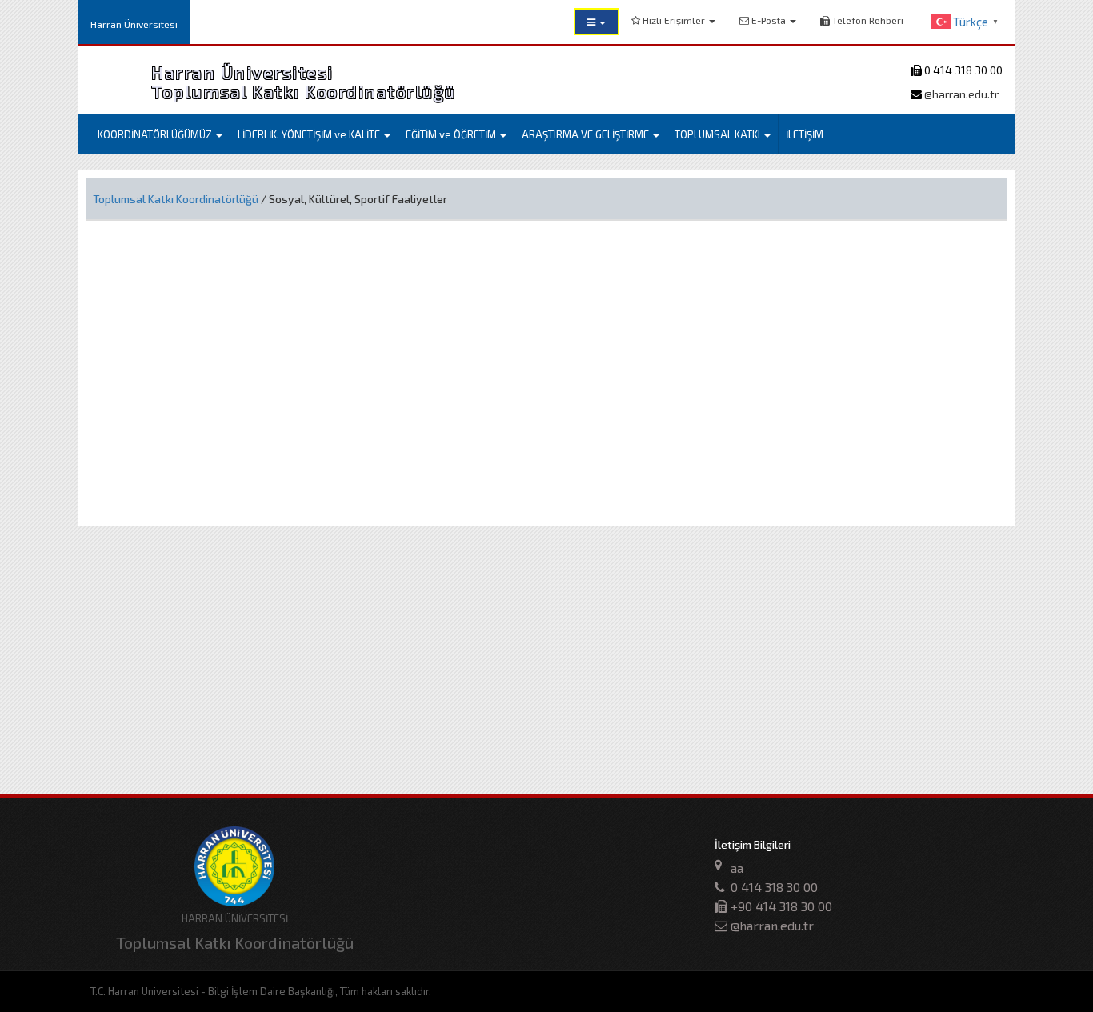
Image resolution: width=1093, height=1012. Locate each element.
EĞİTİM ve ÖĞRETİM (452, 134)
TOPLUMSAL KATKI (719, 134)
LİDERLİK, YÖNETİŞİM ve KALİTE (310, 134)
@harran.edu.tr (960, 94)
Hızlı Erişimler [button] (673, 20)
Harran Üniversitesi (134, 24)
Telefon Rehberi (866, 20)
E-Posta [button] (768, 20)
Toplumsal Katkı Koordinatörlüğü (175, 199)
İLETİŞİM (804, 134)
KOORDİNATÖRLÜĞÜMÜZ (156, 134)
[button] (596, 21)
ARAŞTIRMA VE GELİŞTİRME (586, 134)
